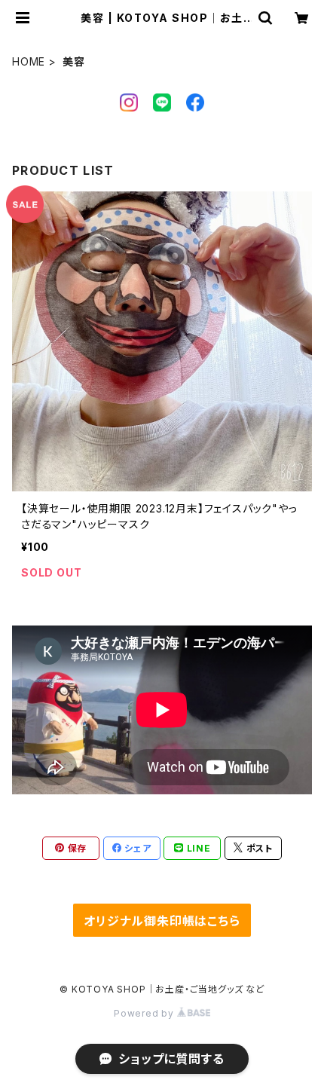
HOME (28, 61)
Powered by (145, 1013)
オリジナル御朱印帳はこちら (162, 920)
